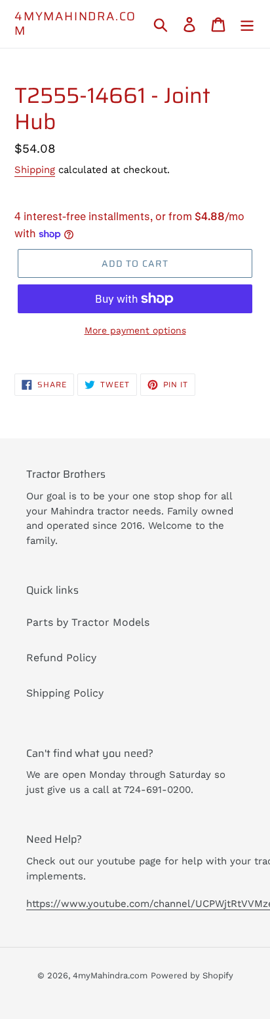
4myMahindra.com (75, 24)
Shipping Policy (65, 693)
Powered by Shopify (192, 975)
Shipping (34, 170)
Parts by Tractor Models (87, 622)
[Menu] (247, 24)
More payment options (135, 330)
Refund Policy (61, 657)
